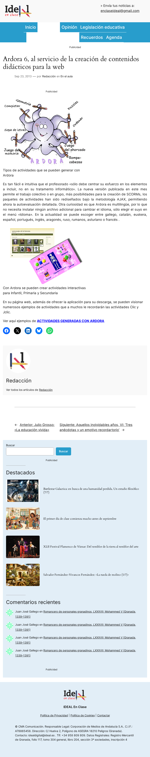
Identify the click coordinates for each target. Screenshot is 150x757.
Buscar (10, 445)
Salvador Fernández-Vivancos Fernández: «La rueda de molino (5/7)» (86, 575)
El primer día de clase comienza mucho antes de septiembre (79, 519)
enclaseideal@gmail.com (120, 11)
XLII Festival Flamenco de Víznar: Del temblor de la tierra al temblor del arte (90, 547)
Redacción (49, 76)
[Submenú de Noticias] (59, 27)
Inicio (30, 27)
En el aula (67, 76)
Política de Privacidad (54, 715)
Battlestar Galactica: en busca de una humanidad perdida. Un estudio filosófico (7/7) (91, 490)
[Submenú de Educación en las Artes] (78, 37)
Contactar (103, 715)
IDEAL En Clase (75, 707)
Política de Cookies (83, 715)
